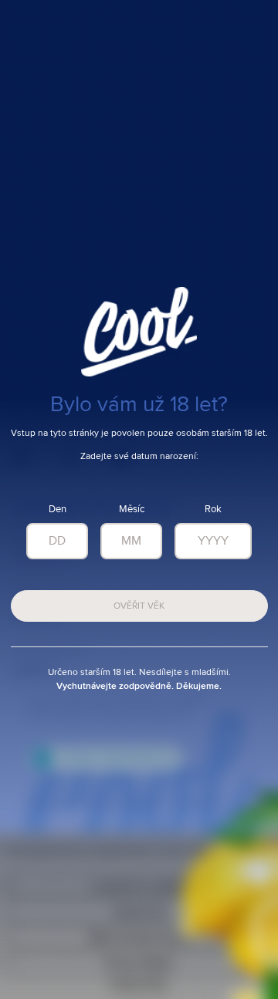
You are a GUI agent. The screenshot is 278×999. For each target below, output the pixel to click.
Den (57, 509)
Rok (213, 509)
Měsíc (131, 509)
